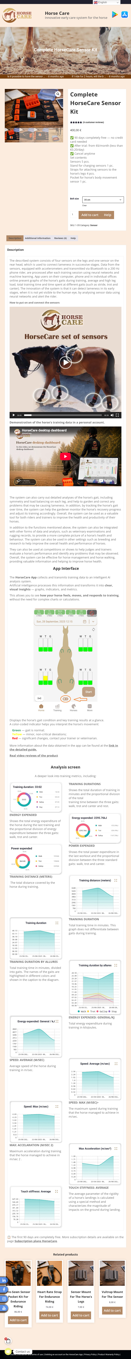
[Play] (13, 415)
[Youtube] (4, 1308)
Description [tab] (15, 238)
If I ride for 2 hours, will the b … (36, 76)
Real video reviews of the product (34, 755)
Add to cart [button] (18, 1320)
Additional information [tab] (37, 238)
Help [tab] (73, 238)
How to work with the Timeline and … (100, 76)
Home (13, 1354)
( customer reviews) (93, 122)
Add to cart (89, 215)
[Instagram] (4, 1299)
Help (107, 215)
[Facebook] (4, 1289)
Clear (84, 205)
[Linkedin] (4, 1280)
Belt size (74, 198)
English (102, 2)
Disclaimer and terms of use (30, 1354)
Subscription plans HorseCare (36, 1241)
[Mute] (112, 415)
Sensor (93, 225)
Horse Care (57, 13)
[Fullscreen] (117, 415)
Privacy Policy (90, 1354)
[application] (65, 362)
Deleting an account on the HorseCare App (63, 1354)
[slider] (63, 415)
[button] (58, 94)
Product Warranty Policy (109, 1354)
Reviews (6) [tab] (60, 238)
